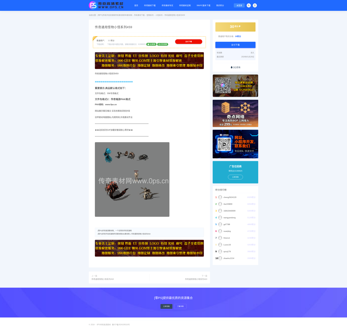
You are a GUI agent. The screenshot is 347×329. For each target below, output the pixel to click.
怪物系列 (150, 15)
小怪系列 (159, 15)
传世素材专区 (167, 5)
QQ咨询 (236, 67)
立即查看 (166, 306)
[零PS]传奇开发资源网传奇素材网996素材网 (115, 15)
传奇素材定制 (185, 5)
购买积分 (220, 5)
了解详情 (180, 306)
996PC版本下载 (203, 5)
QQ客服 (152, 44)
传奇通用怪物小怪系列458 (102, 279)
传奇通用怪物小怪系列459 (140, 234)
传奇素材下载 (150, 5)
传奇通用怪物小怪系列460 (196, 279)
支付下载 (188, 41)
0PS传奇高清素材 (104, 325)
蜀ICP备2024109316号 (121, 325)
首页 (136, 5)
